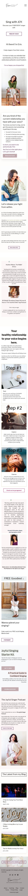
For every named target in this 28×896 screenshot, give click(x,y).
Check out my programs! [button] (14, 490)
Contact (22, 888)
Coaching (11, 888)
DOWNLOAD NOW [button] (10, 689)
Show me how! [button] (10, 156)
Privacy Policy (14, 890)
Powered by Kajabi (14, 892)
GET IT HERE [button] (8, 668)
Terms (7, 890)
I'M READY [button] (7, 640)
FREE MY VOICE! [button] (14, 34)
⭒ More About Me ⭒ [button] (14, 247)
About (5, 888)
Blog (17, 888)
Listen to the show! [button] (7, 728)
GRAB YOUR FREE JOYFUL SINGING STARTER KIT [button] (14, 862)
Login (21, 890)
